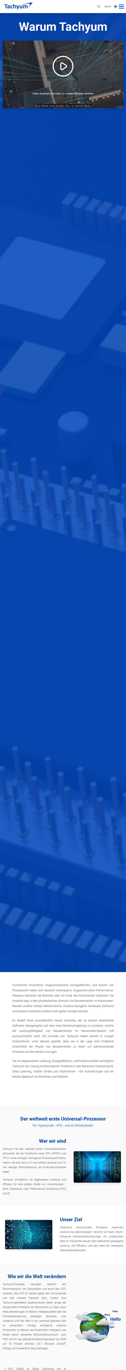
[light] (115, 7)
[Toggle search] (98, 6)
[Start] (18, 6)
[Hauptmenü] (121, 6)
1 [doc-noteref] (64, 1343)
